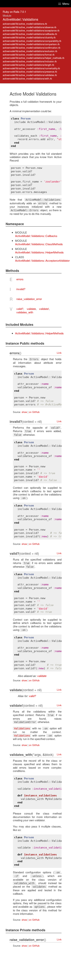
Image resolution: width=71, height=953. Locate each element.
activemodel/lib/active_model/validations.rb (25, 23)
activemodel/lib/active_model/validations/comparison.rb (31, 44)
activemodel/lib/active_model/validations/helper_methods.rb (33, 58)
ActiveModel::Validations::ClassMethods (39, 244)
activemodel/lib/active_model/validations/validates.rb (30, 75)
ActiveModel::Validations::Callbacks (36, 236)
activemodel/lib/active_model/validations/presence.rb (30, 71)
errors (19, 279)
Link (59, 352)
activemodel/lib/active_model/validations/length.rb (28, 65)
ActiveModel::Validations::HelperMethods (39, 252)
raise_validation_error (29, 299)
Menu (65, 3)
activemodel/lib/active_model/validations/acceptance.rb (31, 30)
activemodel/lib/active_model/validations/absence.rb (29, 27)
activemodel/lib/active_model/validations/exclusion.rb (30, 51)
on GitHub (34, 412)
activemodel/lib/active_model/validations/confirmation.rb (31, 47)
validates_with (24, 312)
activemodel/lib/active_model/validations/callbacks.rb (30, 34)
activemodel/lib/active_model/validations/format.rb (28, 54)
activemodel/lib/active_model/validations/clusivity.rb (29, 37)
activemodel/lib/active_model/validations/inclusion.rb (30, 61)
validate (31, 309)
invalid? (20, 289)
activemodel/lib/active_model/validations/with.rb (27, 78)
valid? (19, 309)
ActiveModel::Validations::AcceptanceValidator (42, 260)
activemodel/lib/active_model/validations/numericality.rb (31, 68)
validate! (44, 309)
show (24, 412)
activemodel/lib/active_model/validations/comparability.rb (32, 41)
